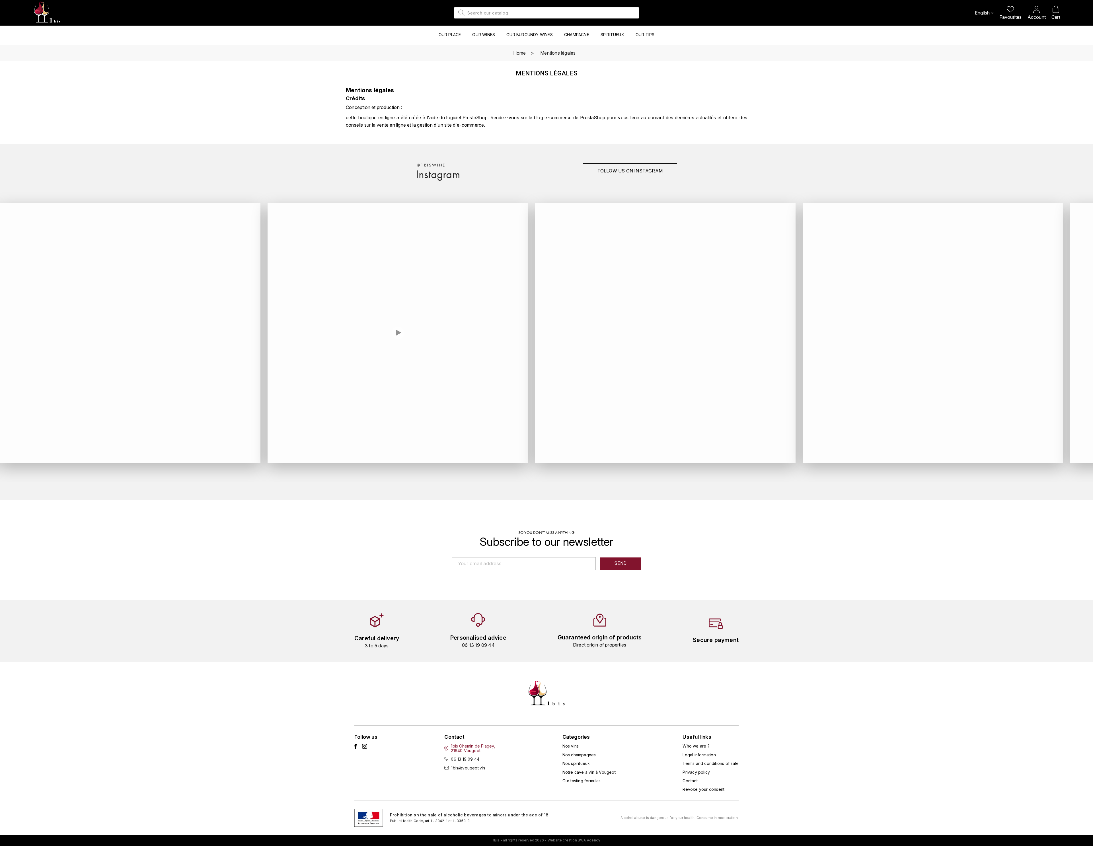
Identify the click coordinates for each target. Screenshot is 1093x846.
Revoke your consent (703, 789)
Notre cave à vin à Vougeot (589, 772)
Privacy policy (696, 772)
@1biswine (431, 165)
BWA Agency (589, 840)
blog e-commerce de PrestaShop (569, 117)
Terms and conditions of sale (711, 763)
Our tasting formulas (581, 781)
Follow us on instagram (630, 171)
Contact (690, 781)
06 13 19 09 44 (465, 759)
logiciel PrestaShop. (468, 117)
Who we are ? (696, 746)
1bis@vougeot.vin (468, 767)
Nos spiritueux (576, 763)
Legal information (699, 755)
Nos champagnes (579, 755)
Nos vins (570, 746)
